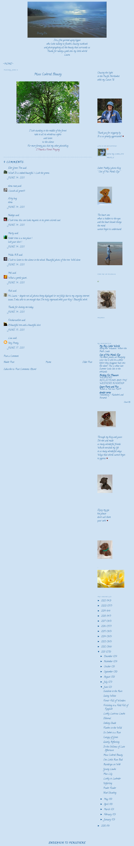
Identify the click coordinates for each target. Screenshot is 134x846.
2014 (103, 636)
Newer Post (9, 362)
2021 (103, 601)
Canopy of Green (110, 737)
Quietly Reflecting (111, 742)
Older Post (87, 362)
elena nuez (12, 186)
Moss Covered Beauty (48, 74)
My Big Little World (109, 346)
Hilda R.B (13, 255)
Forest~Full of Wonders (114, 701)
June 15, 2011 (16, 330)
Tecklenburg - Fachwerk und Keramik (111, 396)
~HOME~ (8, 64)
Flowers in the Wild (112, 728)
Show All (127, 402)
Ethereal (107, 718)
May (106, 799)
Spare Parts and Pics (109, 387)
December (108, 656)
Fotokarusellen (14, 320)
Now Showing (109, 793)
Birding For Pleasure (108, 375)
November (108, 661)
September (108, 672)
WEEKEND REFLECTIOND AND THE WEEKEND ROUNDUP (113, 380)
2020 (104, 606)
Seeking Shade (109, 723)
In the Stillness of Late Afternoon (114, 748)
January (108, 820)
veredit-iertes (105, 393)
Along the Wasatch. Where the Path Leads (113, 350)
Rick (10, 291)
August (107, 677)
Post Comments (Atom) (25, 369)
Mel (10, 273)
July (106, 682)
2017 (103, 621)
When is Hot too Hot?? (110, 389)
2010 (103, 826)
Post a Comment (11, 356)
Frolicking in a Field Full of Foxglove (115, 707)
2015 (103, 631)
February (108, 814)
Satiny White (109, 696)
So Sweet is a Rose (112, 733)
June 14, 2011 (16, 178)
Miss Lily (107, 774)
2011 (103, 652)
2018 (103, 616)
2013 (103, 642)
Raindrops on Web (111, 764)
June (106, 687)
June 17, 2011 (16, 348)
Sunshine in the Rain (112, 691)
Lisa (10, 338)
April (106, 804)
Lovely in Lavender (112, 779)
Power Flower (109, 788)
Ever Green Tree (15, 168)
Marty (11, 233)
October (107, 667)
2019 (103, 611)
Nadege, (11, 215)
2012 (103, 647)
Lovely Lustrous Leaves (114, 714)
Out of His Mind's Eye (109, 172)
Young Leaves (109, 769)
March (107, 809)
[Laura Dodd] (98, 281)
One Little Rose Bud (113, 760)
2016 (103, 626)
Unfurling (107, 783)
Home (48, 362)
